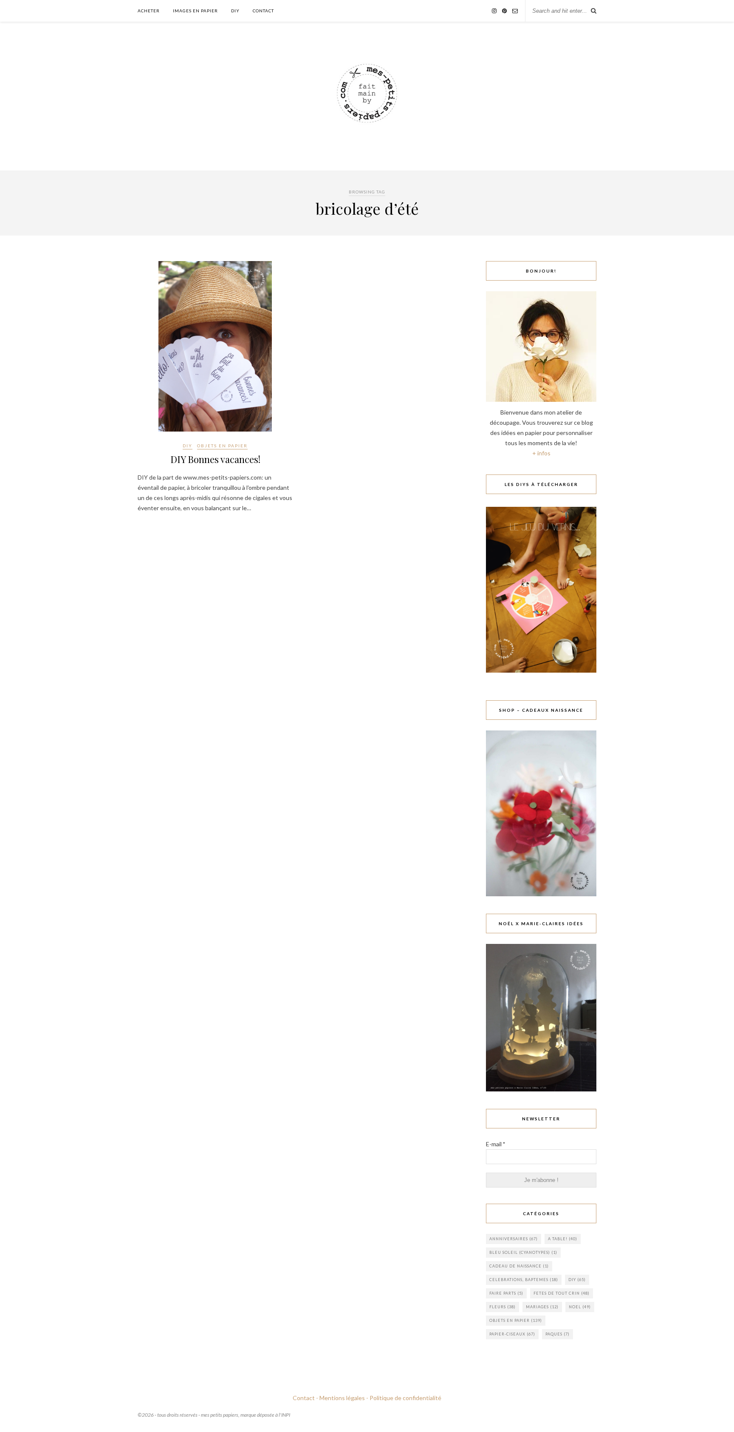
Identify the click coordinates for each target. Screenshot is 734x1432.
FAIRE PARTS (506, 1293)
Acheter (149, 10)
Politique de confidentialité (405, 1397)
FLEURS (502, 1306)
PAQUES (557, 1334)
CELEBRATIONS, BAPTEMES (523, 1279)
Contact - (305, 1397)
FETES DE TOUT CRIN (562, 1293)
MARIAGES (542, 1306)
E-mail (495, 1144)
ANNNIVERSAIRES (513, 1238)
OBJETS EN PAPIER (222, 445)
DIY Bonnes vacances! (215, 459)
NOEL (580, 1306)
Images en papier (195, 10)
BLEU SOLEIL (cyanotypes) (523, 1252)
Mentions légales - (343, 1397)
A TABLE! (562, 1238)
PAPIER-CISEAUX (512, 1334)
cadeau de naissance (519, 1266)
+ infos (541, 453)
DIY (235, 10)
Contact (263, 10)
